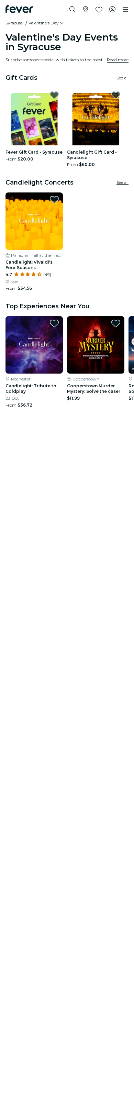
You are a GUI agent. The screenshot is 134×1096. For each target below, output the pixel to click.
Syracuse (14, 22)
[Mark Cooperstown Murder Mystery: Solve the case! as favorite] (115, 323)
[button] (47, 23)
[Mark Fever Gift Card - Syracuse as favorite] (54, 95)
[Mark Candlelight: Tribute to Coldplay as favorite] (54, 323)
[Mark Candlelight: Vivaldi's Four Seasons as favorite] (54, 199)
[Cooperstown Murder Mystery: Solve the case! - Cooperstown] (95, 345)
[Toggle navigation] (125, 10)
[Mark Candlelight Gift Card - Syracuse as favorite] (115, 95)
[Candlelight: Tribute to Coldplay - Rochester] (34, 345)
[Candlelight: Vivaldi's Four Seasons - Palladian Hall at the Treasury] (34, 221)
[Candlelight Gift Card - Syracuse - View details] (95, 116)
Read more (118, 59)
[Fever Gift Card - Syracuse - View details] (34, 116)
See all (122, 77)
